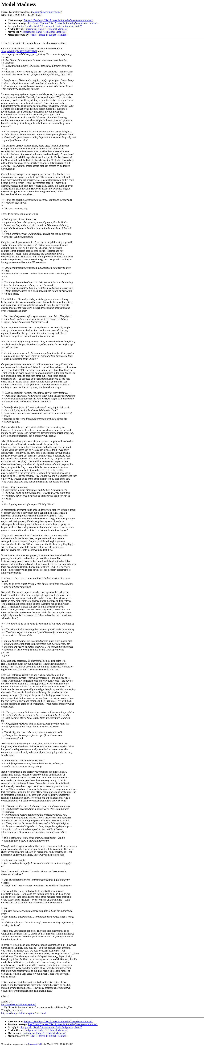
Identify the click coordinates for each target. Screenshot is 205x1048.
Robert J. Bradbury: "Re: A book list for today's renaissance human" (58, 20)
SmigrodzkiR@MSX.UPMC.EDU (19, 51)
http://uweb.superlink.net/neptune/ (18, 1004)
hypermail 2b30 (35, 1044)
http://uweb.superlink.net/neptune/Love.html (23, 1013)
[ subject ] (52, 34)
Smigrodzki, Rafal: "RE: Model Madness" (46, 29)
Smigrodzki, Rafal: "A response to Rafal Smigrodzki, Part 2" (51, 26)
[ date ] (33, 34)
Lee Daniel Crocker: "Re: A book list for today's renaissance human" (63, 23)
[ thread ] (42, 34)
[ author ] (62, 34)
